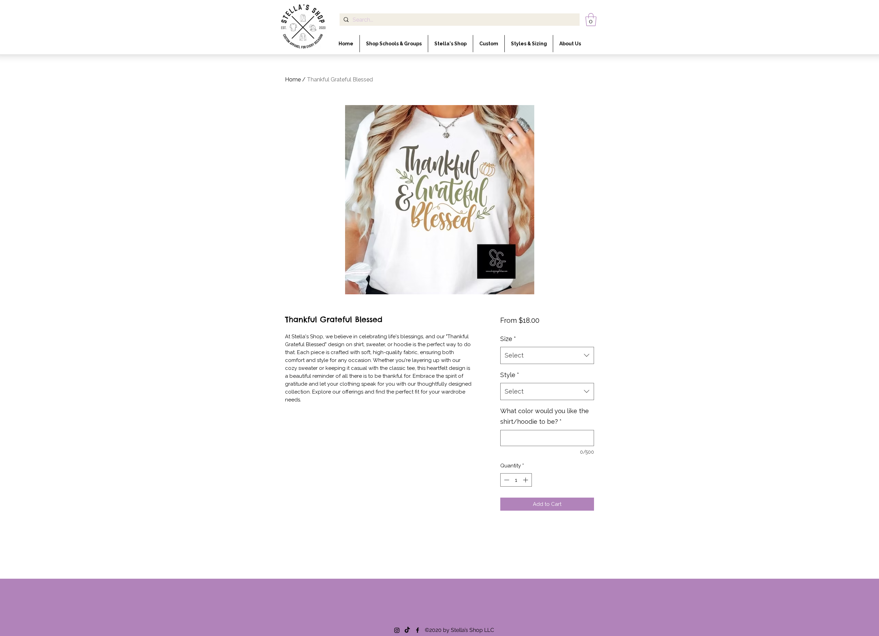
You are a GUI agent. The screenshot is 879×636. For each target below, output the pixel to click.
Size (508, 338)
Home (293, 79)
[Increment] (526, 480)
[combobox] (547, 355)
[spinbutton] (516, 480)
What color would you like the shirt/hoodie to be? (544, 416)
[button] (590, 19)
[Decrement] (506, 480)
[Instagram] (396, 630)
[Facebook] (417, 630)
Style (509, 374)
